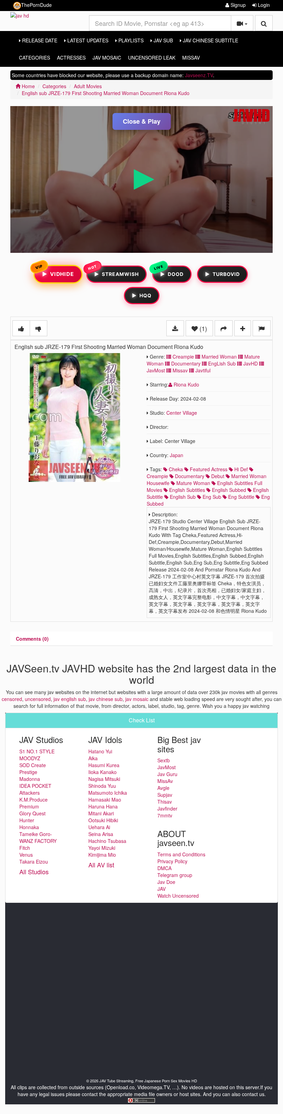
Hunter (26, 820)
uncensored (38, 698)
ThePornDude (36, 4)
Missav (179, 370)
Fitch (24, 847)
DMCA (164, 868)
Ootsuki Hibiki (103, 820)
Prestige (28, 772)
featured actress (207, 469)
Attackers (29, 792)
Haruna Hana (103, 806)
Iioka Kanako (102, 772)
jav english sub (69, 698)
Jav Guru (167, 774)
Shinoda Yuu (102, 785)
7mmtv (164, 815)
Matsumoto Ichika (107, 792)
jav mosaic (136, 698)
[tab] (32, 638)
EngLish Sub (221, 363)
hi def (240, 469)
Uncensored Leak (151, 57)
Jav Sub (162, 40)
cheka (175, 469)
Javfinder (167, 808)
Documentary (185, 363)
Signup (237, 4)
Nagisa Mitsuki (104, 778)
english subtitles (186, 489)
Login (263, 4)
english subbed (228, 489)
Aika (93, 758)
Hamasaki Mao (104, 799)
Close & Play (141, 121)
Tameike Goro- (35, 834)
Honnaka (29, 827)
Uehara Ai (99, 827)
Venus (26, 854)
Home (27, 86)
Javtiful (202, 370)
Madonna (29, 778)
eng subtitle (240, 496)
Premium (29, 806)
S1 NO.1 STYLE (37, 751)
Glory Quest (32, 813)
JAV (161, 888)
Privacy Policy (172, 861)
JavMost (166, 767)
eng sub (211, 496)
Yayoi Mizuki (101, 847)
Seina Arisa (100, 834)
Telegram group (174, 874)
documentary (189, 476)
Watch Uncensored (178, 895)
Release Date (39, 40)
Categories (34, 57)
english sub (182, 496)
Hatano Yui (100, 751)
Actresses (71, 57)
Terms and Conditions (181, 854)
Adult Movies (88, 86)
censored (12, 698)
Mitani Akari (101, 813)
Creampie (182, 356)
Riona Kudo (185, 384)
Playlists (130, 40)
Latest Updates (87, 40)
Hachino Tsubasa (107, 840)
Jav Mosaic (106, 57)
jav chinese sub (106, 698)
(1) (202, 328)
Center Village (181, 412)
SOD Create (32, 765)
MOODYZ (29, 758)
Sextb (163, 760)
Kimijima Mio (102, 854)
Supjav (164, 794)
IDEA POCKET (35, 785)
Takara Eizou (33, 861)
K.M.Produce (33, 799)
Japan (176, 455)
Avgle (163, 787)
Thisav (164, 801)
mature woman (192, 482)
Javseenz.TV (199, 75)
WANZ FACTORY (38, 840)
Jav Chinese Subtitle (210, 40)
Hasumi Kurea (103, 765)
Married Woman (218, 356)
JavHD (250, 363)
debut (217, 476)
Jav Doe (166, 881)
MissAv (191, 57)
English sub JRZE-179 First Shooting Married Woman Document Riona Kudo (105, 93)
